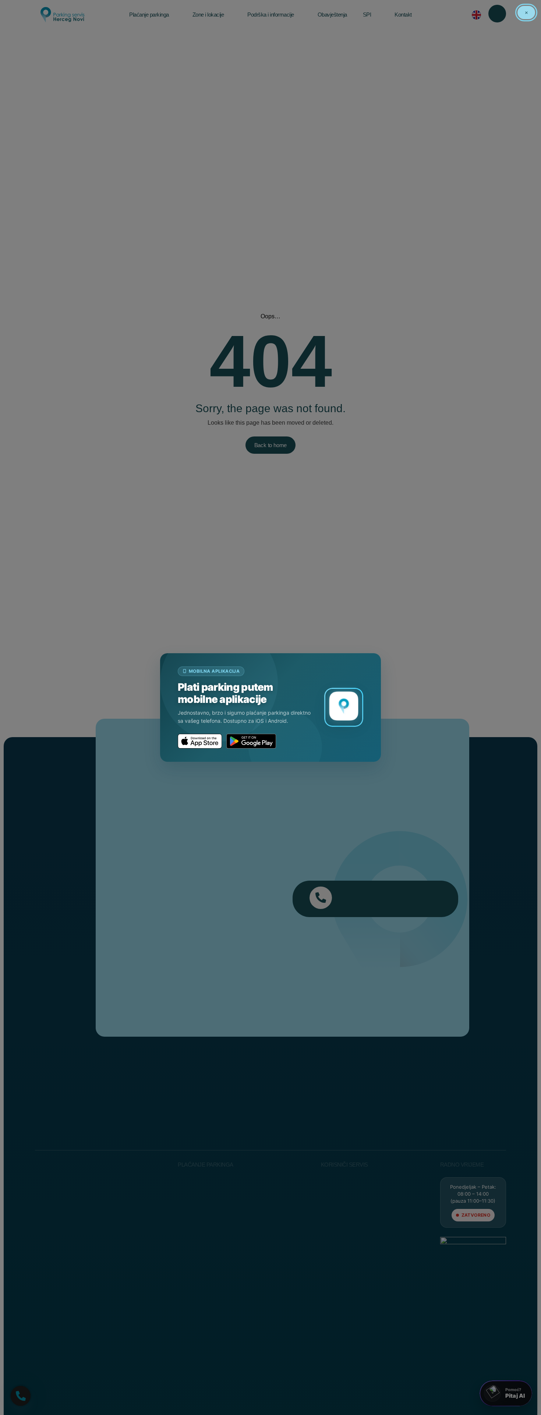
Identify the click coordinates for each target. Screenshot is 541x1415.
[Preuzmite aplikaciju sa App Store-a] (200, 741)
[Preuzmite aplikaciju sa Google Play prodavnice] (251, 741)
